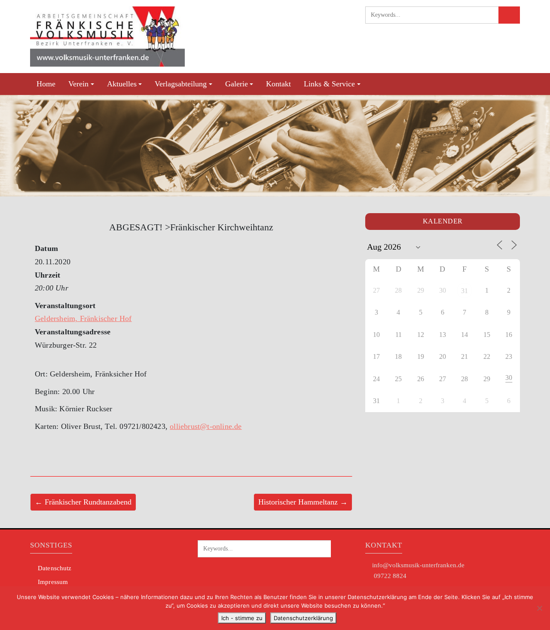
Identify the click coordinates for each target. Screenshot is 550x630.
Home (46, 84)
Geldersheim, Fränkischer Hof (83, 318)
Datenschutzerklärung (303, 618)
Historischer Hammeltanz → (303, 502)
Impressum (53, 581)
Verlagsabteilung (181, 84)
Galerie (236, 84)
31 (464, 290)
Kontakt (278, 84)
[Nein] (539, 608)
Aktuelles (122, 84)
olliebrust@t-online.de (205, 426)
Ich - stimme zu (242, 618)
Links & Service (329, 84)
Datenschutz (54, 568)
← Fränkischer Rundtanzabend (83, 502)
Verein (78, 84)
